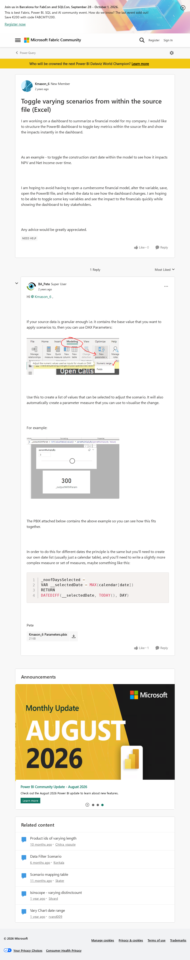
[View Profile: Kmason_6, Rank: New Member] (27, 86)
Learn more (140, 63)
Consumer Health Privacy (64, 950)
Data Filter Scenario (45, 856)
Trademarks (178, 940)
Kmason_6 (42, 83)
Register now (15, 24)
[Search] (142, 40)
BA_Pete (44, 284)
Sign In (168, 40)
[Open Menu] (171, 53)
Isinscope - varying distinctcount (56, 892)
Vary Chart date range (47, 910)
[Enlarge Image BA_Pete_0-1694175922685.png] (73, 356)
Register (154, 40)
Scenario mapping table (49, 874)
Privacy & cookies (131, 940)
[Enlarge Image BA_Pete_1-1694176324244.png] (73, 468)
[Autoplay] (87, 804)
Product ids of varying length (53, 838)
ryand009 (55, 916)
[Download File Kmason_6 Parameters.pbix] (73, 636)
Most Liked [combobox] (165, 269)
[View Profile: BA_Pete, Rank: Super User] (31, 286)
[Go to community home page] (52, 40)
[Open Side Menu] (18, 40)
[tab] (93, 804)
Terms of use (156, 940)
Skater (59, 880)
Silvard (53, 898)
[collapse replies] (16, 283)
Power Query (28, 53)
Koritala (59, 862)
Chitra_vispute (65, 844)
